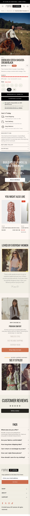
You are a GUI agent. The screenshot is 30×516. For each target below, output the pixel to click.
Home (2, 10)
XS (3, 85)
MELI (2, 57)
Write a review (15, 411)
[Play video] (11, 377)
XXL (3, 89)
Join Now (15, 482)
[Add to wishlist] (27, 65)
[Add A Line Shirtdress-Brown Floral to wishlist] (19, 225)
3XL (9, 89)
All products (10, 10)
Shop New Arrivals (15, 350)
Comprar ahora (14, 98)
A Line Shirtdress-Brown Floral (11, 227)
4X (14, 89)
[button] (24, 6)
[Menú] (3, 6)
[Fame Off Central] (10, 470)
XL (20, 85)
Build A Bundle (15, 180)
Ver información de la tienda (13, 108)
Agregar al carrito (15, 94)
